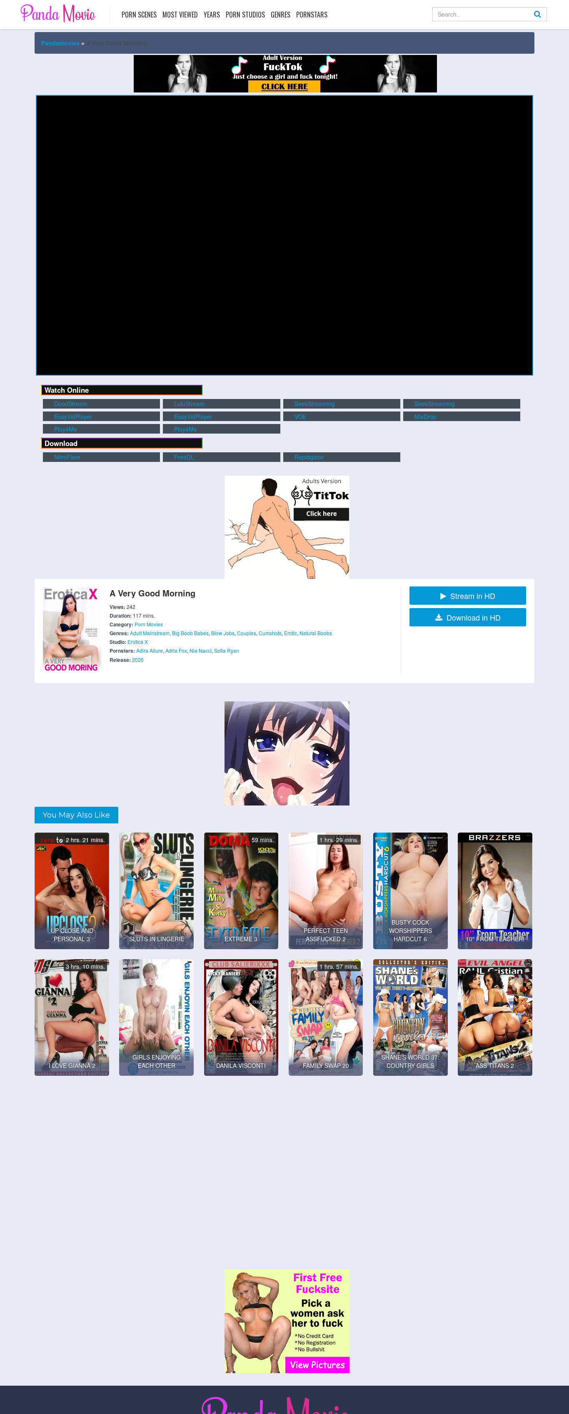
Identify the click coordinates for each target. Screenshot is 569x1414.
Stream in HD (472, 595)
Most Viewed (180, 15)
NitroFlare (66, 457)
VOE (299, 416)
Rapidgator (308, 457)
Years (212, 15)
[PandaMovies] (59, 13)
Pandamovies (60, 43)
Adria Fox (176, 650)
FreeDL (183, 457)
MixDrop (425, 416)
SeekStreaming (314, 403)
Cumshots (270, 632)
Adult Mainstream (150, 632)
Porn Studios (245, 15)
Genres (280, 15)
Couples (246, 632)
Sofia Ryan (226, 650)
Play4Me (64, 429)
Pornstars (311, 15)
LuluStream (188, 403)
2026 (138, 659)
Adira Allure (149, 650)
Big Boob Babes (190, 632)
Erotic (290, 632)
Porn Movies (149, 624)
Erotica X (137, 641)
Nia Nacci (201, 650)
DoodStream (69, 403)
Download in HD (474, 617)
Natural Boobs (315, 632)
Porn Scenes (139, 15)
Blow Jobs (223, 632)
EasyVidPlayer (72, 416)
